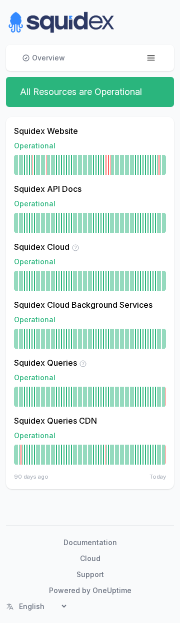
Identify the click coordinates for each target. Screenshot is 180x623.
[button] (61, 22)
